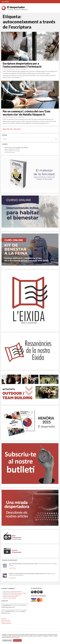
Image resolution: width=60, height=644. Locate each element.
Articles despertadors (16, 594)
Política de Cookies (5, 620)
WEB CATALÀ (17, 129)
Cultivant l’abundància (17, 591)
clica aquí (12, 152)
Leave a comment (21, 69)
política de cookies (15, 637)
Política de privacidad (6, 622)
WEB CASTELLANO (8, 129)
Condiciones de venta (6, 623)
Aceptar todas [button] (17, 640)
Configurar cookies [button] (7, 640)
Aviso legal (3, 618)
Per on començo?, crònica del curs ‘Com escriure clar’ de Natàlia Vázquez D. (26, 113)
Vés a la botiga (12, 568)
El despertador (16, 7)
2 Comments (20, 117)
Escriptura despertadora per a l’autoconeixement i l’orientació (22, 65)
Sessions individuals (11, 598)
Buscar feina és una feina (20, 593)
